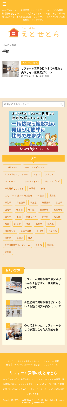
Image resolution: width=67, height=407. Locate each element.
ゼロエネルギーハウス (35, 167)
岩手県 (31, 209)
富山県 (59, 202)
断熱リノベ (31, 216)
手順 (47, 76)
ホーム (10, 361)
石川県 (40, 230)
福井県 (8, 237)
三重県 (32, 188)
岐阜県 (19, 209)
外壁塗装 (46, 202)
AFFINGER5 (39, 402)
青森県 (50, 244)
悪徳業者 (44, 209)
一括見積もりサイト (14, 188)
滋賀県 (39, 223)
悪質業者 (58, 209)
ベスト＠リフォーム (30, 181)
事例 (43, 188)
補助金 (19, 237)
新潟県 (45, 216)
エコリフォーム (12, 167)
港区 (28, 223)
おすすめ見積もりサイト (28, 361)
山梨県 (8, 209)
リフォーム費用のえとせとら (33, 373)
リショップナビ (52, 181)
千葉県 (8, 202)
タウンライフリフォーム (16, 174)
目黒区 (50, 223)
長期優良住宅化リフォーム (17, 244)
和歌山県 (20, 202)
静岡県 (8, 252)
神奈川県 (52, 230)
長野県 (38, 244)
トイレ (36, 174)
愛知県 (8, 216)
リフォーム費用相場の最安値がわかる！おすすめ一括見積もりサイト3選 (42, 283)
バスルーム (10, 181)
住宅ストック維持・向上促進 (18, 195)
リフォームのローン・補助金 (27, 364)
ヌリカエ (49, 174)
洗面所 (17, 223)
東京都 (57, 216)
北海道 (52, 195)
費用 (30, 237)
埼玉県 (33, 202)
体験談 (41, 195)
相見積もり (10, 230)
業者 (42, 76)
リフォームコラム (51, 364)
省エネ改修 (26, 230)
